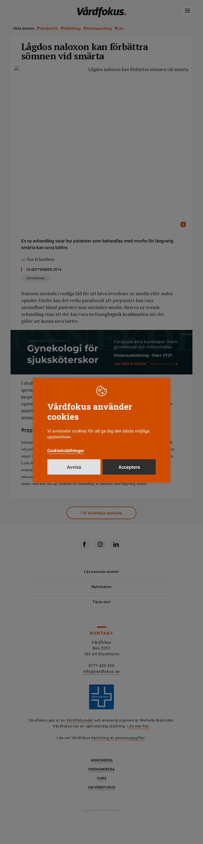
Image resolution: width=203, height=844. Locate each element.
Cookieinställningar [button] (65, 450)
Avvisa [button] (74, 467)
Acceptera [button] (129, 467)
